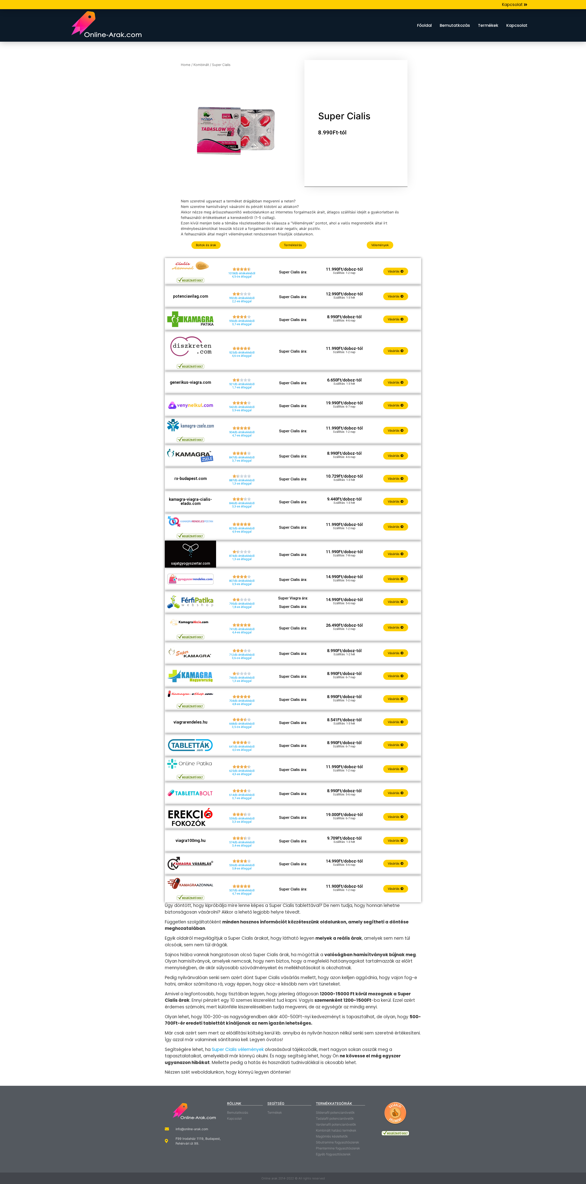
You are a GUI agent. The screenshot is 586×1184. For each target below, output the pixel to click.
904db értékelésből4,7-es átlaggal (242, 433)
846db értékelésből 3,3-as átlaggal (242, 504)
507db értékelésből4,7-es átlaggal (242, 892)
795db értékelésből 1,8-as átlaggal (242, 605)
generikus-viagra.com (190, 382)
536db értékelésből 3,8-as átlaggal (242, 866)
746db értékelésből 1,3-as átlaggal (242, 679)
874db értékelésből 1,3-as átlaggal (242, 557)
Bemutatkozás (455, 25)
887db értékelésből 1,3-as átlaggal (242, 482)
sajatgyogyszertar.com (190, 563)
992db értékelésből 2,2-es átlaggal (242, 299)
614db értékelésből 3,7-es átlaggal (242, 796)
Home (185, 65)
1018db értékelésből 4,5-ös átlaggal (241, 275)
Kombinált (201, 65)
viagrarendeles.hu (190, 722)
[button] (514, 5)
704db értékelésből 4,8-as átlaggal (242, 702)
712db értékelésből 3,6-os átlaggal (242, 656)
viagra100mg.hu (191, 840)
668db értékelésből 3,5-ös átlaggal (242, 725)
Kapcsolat (516, 25)
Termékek (488, 25)
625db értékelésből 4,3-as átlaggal (242, 772)
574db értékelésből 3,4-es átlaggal (242, 844)
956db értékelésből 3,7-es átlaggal (242, 322)
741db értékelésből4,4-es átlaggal (242, 630)
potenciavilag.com (190, 296)
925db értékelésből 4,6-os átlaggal (242, 354)
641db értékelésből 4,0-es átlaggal (242, 748)
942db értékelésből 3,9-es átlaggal (242, 408)
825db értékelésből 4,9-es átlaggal (242, 530)
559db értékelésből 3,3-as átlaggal (242, 820)
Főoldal (424, 25)
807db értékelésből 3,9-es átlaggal (242, 582)
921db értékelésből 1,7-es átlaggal (242, 385)
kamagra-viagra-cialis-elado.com (190, 501)
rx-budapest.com (190, 478)
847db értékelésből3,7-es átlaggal (242, 459)
